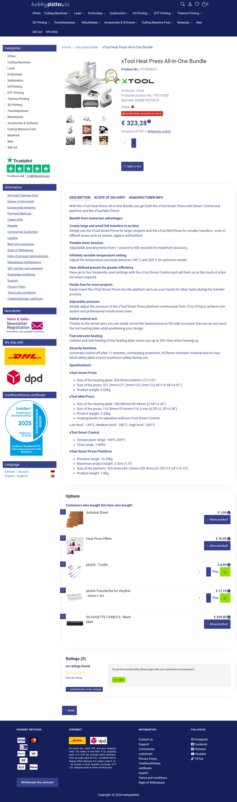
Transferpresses (64, 22)
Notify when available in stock (143, 113)
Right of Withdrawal (20, 250)
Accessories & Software (119, 22)
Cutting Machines (55, 13)
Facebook (200, 744)
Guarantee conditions (21, 274)
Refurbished (89, 22)
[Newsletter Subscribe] (30, 325)
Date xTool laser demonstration (27, 256)
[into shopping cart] (225, 571)
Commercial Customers (22, 232)
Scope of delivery (109, 197)
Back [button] (70, 710)
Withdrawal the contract (37, 782)
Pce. (215, 572)
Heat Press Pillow (99, 539)
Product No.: (130, 69)
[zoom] (89, 85)
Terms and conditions (21, 292)
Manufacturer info (146, 197)
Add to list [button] (133, 166)
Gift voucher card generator (25, 268)
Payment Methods (19, 213)
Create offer (15, 219)
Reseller (12, 226)
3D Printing (39, 22)
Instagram (201, 739)
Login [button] (119, 679)
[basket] (204, 5)
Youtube (200, 754)
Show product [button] (218, 519)
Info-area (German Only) (23, 195)
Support (12, 280)
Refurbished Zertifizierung (24, 262)
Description (80, 197)
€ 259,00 (220, 617)
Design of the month (20, 201)
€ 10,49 (221, 539)
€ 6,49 (222, 565)
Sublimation (118, 13)
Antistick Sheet (97, 512)
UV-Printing (140, 13)
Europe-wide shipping (21, 207)
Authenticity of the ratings (85, 689)
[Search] (183, 4)
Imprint (143, 773)
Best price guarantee (20, 244)
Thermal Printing (188, 13)
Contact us (146, 739)
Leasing (12, 238)
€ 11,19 (221, 591)
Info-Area (52, 32)
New (199, 22)
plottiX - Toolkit (97, 565)
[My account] (190, 5)
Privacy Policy (16, 287)
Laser (77, 13)
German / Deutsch (17, 471)
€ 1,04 (222, 512)
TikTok (198, 758)
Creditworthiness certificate (25, 299)
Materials (183, 22)
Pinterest (200, 749)
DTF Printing (162, 13)
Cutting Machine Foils (156, 22)
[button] (63, 512)
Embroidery (95, 13)
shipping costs (159, 131)
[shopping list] (197, 4)
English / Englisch (16, 476)
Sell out (37, 32)
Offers (36, 13)
